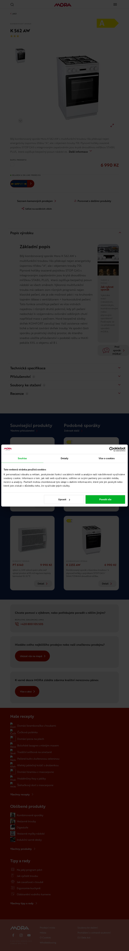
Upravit (62, 499)
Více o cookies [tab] (107, 458)
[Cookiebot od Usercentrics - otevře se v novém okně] (111, 449)
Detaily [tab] (64, 458)
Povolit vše (105, 499)
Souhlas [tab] (22, 458)
